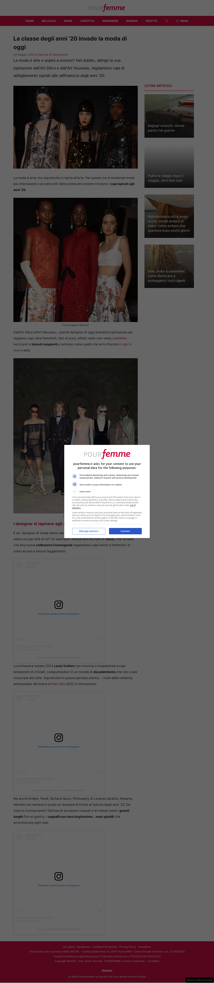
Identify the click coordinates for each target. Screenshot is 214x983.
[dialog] (107, 491)
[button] (107, 491)
